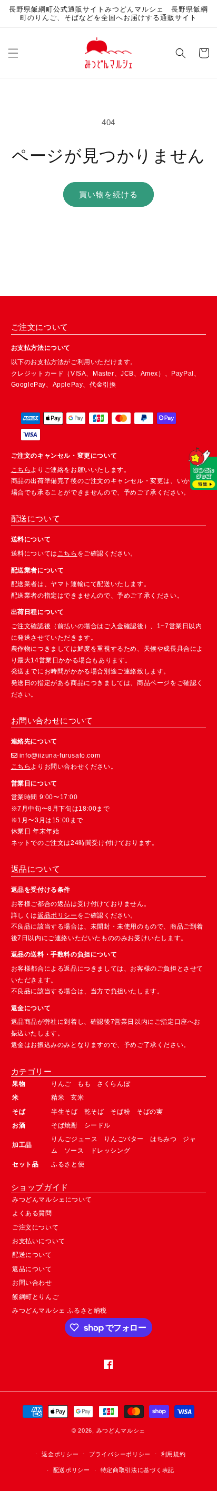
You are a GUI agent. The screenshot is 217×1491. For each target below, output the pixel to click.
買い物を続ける (108, 194)
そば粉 (120, 1111)
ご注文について (35, 1227)
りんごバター (124, 1139)
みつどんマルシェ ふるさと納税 (59, 1310)
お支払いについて (38, 1241)
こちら (21, 470)
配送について (32, 1254)
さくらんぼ (113, 1083)
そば (18, 1111)
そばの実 (149, 1111)
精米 (57, 1097)
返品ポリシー (57, 915)
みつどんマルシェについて (52, 1199)
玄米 (77, 1097)
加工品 (22, 1145)
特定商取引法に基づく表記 (137, 1470)
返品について (32, 1269)
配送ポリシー (71, 1470)
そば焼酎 (64, 1125)
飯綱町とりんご (35, 1297)
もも (84, 1083)
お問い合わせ (32, 1282)
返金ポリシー (60, 1454)
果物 (18, 1083)
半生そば (64, 1111)
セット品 (25, 1164)
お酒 (18, 1125)
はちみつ (163, 1139)
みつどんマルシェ (121, 1430)
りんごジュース (74, 1139)
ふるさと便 (67, 1164)
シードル (97, 1125)
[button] (13, 53)
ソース (74, 1150)
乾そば (94, 1111)
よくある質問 (32, 1213)
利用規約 (173, 1454)
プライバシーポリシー (120, 1454)
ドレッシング (111, 1150)
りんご (61, 1083)
